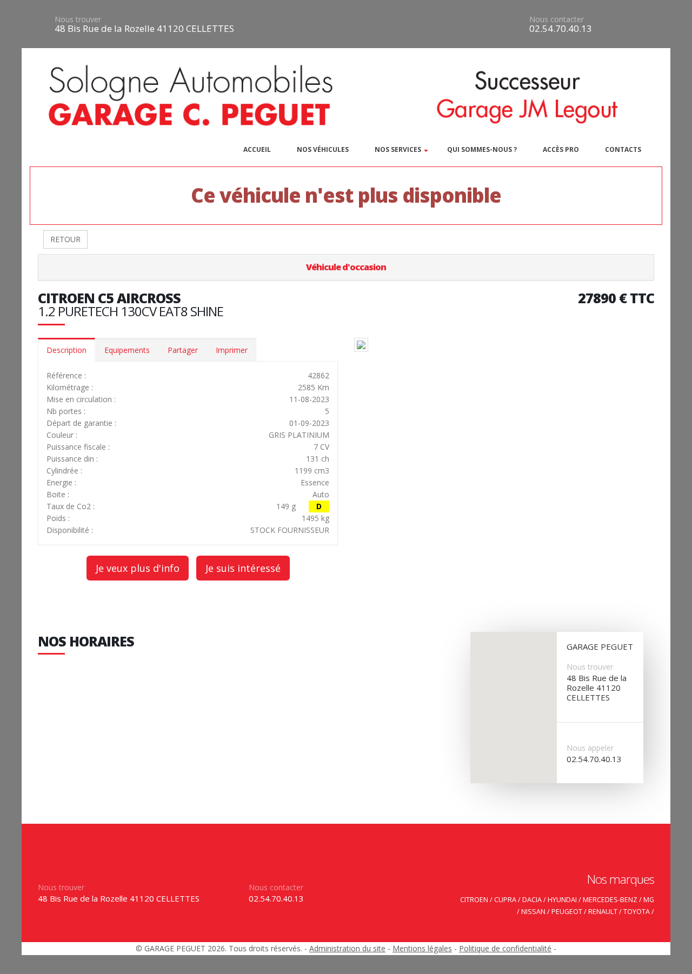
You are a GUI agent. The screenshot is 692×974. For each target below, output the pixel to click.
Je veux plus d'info (137, 568)
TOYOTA (636, 911)
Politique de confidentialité (505, 948)
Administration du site (347, 948)
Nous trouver (78, 19)
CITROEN (474, 899)
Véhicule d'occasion (346, 267)
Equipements (127, 350)
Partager (183, 350)
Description (66, 350)
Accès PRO (561, 149)
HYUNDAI (562, 899)
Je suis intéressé (243, 568)
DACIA (532, 899)
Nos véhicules (323, 149)
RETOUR (65, 239)
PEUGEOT (566, 911)
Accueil (257, 149)
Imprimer (232, 350)
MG (648, 899)
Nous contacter (556, 19)
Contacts (623, 149)
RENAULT (602, 911)
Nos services (398, 149)
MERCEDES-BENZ (610, 899)
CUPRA (505, 899)
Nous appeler (590, 748)
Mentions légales (422, 948)
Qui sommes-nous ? (482, 149)
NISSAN (533, 911)
